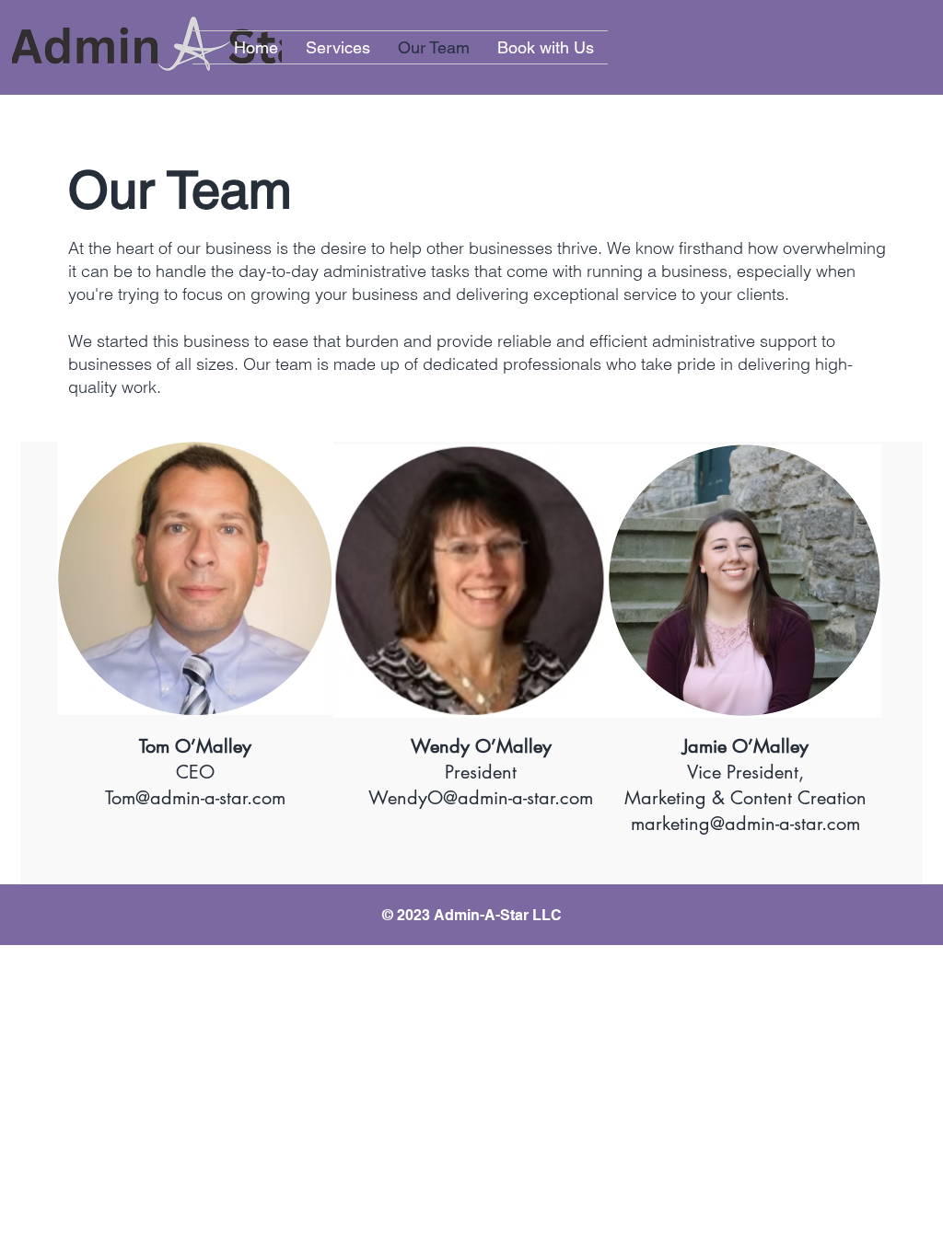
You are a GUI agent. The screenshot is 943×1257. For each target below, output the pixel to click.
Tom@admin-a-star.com (195, 798)
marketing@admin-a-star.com (745, 824)
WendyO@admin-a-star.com (480, 798)
